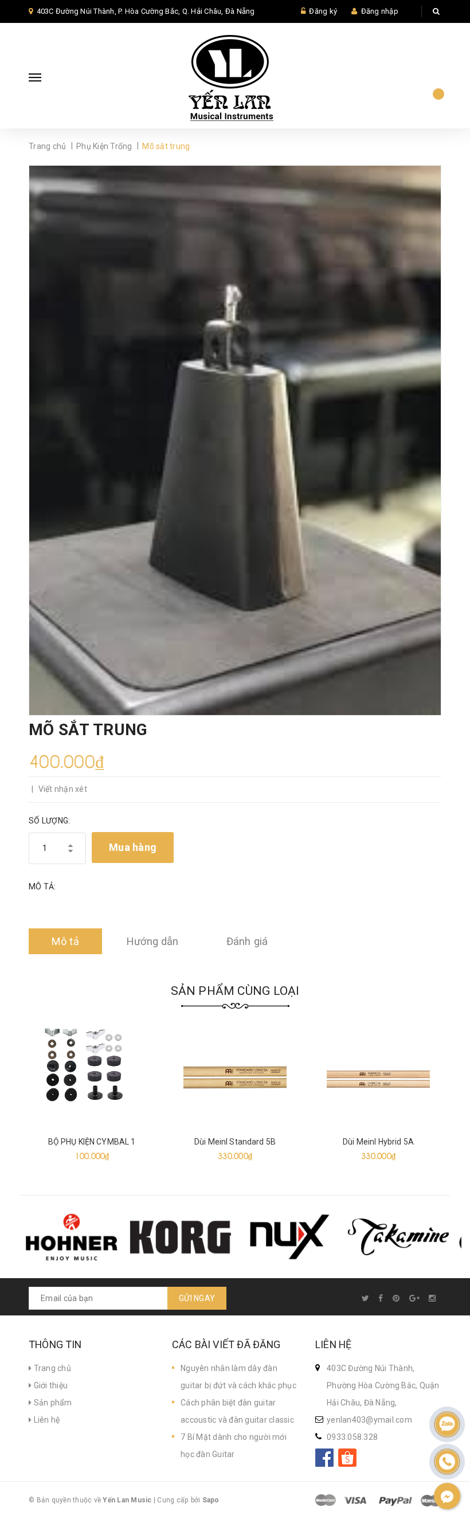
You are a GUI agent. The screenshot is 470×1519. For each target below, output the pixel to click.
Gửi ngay (197, 1298)
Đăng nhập (379, 11)
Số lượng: (49, 820)
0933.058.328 (352, 1437)
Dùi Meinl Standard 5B (235, 1141)
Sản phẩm (52, 1402)
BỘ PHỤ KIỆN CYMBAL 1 (92, 1141)
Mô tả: (42, 886)
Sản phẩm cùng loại (235, 991)
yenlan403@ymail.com (369, 1419)
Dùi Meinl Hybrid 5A (378, 1141)
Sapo (211, 1500)
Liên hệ (46, 1419)
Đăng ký (323, 11)
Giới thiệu (50, 1385)
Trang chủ (51, 1368)
